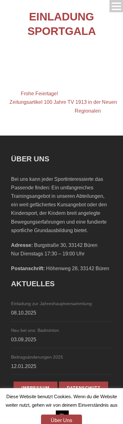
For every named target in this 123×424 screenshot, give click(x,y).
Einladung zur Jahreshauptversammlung (51, 303)
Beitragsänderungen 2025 (37, 357)
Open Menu (116, 6)
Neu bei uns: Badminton (35, 330)
